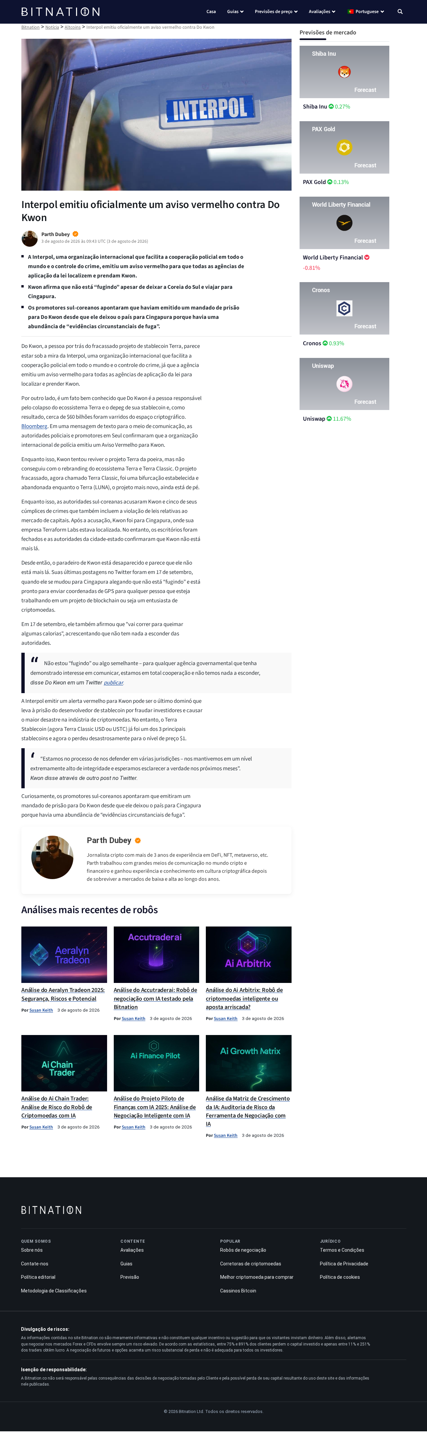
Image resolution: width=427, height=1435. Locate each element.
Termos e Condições (342, 1250)
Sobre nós (32, 1250)
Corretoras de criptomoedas (250, 1263)
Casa (211, 11)
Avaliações (319, 11)
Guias (233, 11)
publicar (113, 683)
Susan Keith (41, 1010)
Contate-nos (34, 1263)
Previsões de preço (274, 11)
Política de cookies (340, 1277)
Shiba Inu (315, 106)
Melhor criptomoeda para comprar (257, 1277)
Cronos (312, 343)
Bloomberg (34, 426)
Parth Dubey (109, 840)
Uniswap (314, 419)
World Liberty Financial (333, 257)
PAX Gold (314, 182)
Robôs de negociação (243, 1250)
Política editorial (38, 1277)
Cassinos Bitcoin (238, 1290)
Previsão (129, 1277)
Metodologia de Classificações (54, 1290)
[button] (400, 12)
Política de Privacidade (344, 1263)
